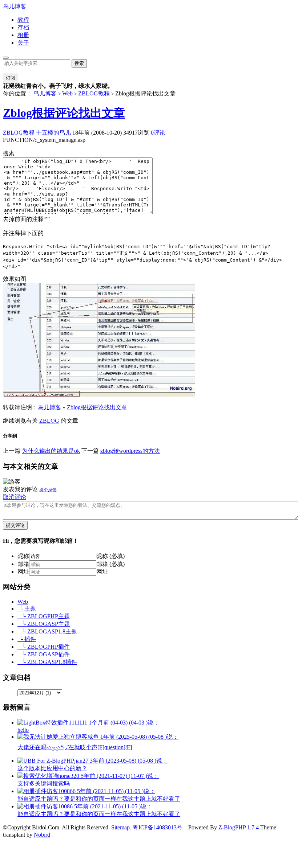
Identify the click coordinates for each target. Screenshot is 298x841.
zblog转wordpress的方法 (130, 451)
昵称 (23, 556)
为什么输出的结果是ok (51, 451)
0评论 (158, 133)
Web (67, 93)
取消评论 (14, 497)
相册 (23, 35)
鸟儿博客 (14, 6)
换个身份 (48, 489)
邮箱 (23, 564)
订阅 (10, 78)
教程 (23, 20)
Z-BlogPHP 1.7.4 (238, 827)
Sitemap (120, 827)
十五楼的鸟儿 (53, 133)
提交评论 (15, 525)
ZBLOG (49, 421)
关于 (23, 43)
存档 (23, 27)
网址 (23, 572)
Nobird (42, 835)
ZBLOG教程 (94, 93)
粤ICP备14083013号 (157, 827)
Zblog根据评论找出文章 (64, 112)
